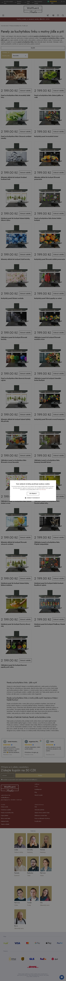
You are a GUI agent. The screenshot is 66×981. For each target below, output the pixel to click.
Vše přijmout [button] (33, 493)
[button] (33, 498)
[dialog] (33, 490)
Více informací (42, 489)
